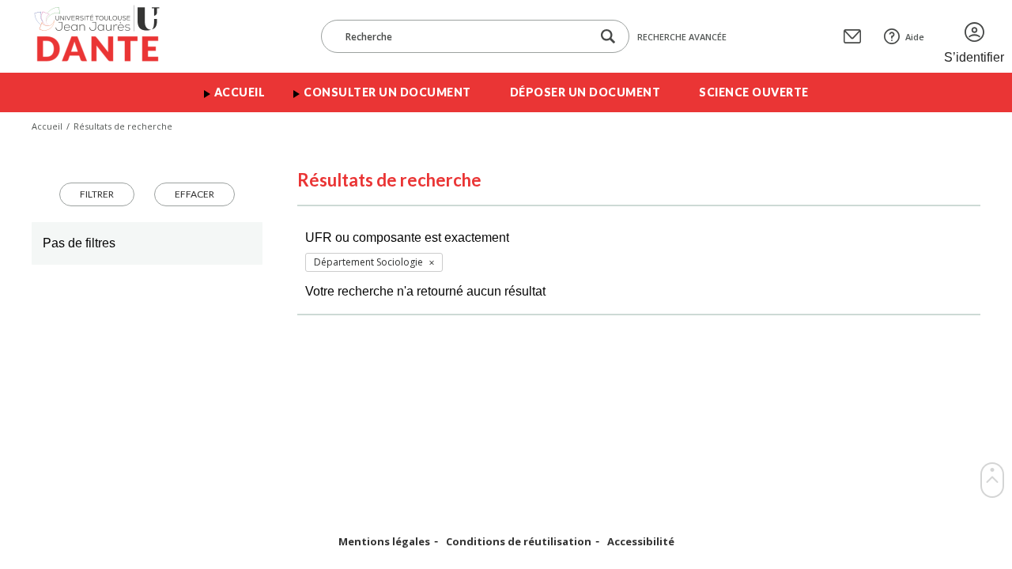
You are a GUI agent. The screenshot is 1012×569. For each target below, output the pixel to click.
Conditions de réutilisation (518, 542)
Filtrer (97, 194)
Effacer (194, 194)
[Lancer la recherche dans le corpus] (608, 37)
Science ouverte (754, 92)
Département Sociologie (368, 262)
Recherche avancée (682, 37)
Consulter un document (387, 92)
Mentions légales (384, 542)
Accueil (240, 92)
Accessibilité (640, 542)
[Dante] (107, 36)
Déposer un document (585, 92)
